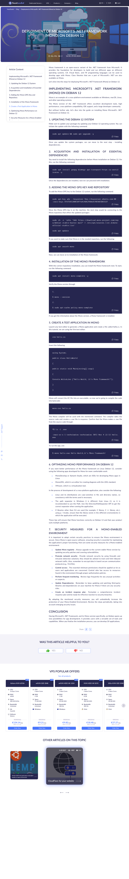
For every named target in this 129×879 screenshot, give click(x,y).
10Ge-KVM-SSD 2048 (115, 683)
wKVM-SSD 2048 (42, 683)
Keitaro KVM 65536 (17, 683)
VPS (47, 3)
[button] (123, 706)
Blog (76, 3)
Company (67, 3)
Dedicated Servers (35, 3)
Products (57, 3)
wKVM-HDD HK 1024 (66, 683)
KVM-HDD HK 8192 (91, 683)
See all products (64, 676)
